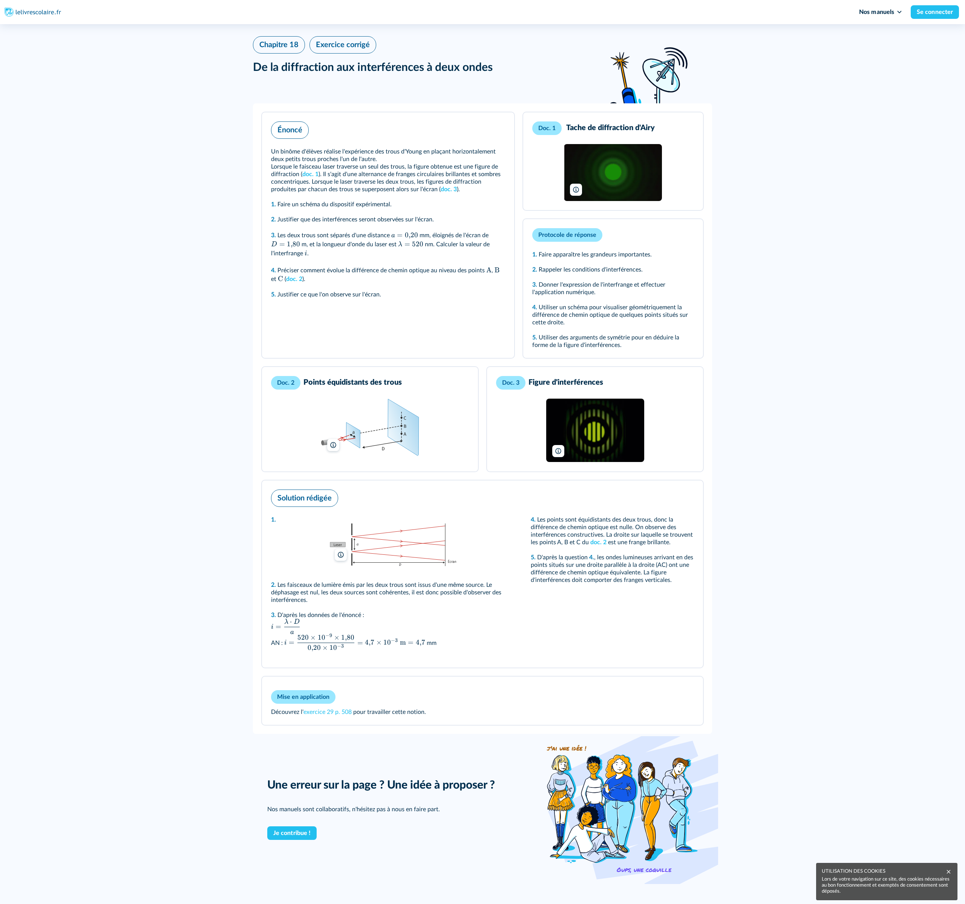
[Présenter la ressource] (497, 128)
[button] (388, 235)
